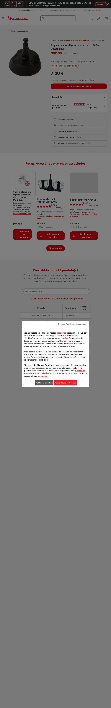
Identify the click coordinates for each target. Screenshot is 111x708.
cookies (43, 376)
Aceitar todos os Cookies (65, 383)
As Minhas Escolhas (44, 383)
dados (65, 338)
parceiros (61, 333)
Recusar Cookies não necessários (72, 324)
